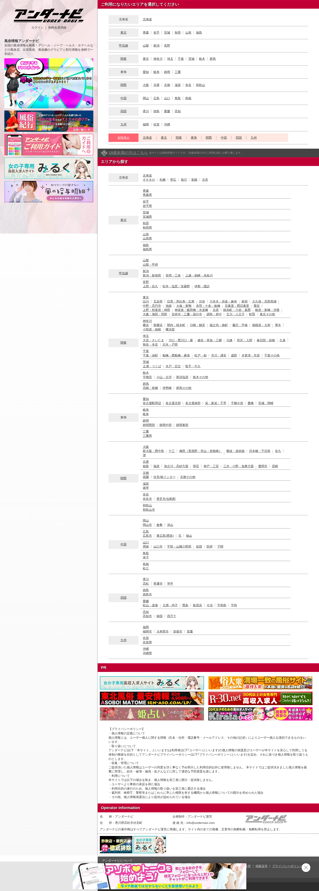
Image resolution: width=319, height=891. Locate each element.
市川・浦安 (218, 355)
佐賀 (156, 124)
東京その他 (267, 314)
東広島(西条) (165, 535)
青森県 (147, 195)
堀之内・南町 (219, 325)
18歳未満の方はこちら (128, 153)
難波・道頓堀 (235, 451)
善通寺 (158, 583)
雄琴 (146, 487)
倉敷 (159, 525)
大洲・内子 (170, 605)
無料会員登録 (57, 27)
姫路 (146, 466)
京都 (167, 85)
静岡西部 (149, 425)
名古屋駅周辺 (152, 403)
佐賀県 (147, 642)
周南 (146, 546)
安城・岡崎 (265, 403)
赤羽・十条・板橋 (208, 305)
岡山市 (147, 525)
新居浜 (197, 605)
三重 (178, 72)
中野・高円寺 (152, 305)
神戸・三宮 (211, 466)
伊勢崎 (167, 388)
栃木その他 (200, 377)
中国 (123, 98)
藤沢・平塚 (240, 325)
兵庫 (156, 85)
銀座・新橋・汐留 (267, 310)
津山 (170, 525)
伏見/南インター (164, 477)
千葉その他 (272, 355)
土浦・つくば (152, 366)
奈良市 (147, 499)
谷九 (278, 451)
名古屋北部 (173, 403)
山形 (188, 32)
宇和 (234, 605)
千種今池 (237, 403)
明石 (196, 466)
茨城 (191, 58)
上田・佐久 (150, 286)
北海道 (147, 19)
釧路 (194, 179)
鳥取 (178, 98)
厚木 (278, 325)
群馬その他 (183, 388)
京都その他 (187, 477)
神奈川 (158, 58)
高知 (178, 111)
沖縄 (167, 124)
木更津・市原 (251, 355)
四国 (123, 111)
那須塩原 (182, 377)
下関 (220, 546)
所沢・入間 (244, 340)
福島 (199, 32)
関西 (123, 85)
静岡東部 (182, 425)
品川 (146, 301)
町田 (252, 314)
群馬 (213, 58)
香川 (146, 111)
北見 (205, 179)
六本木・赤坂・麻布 (223, 301)
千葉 (181, 58)
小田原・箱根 (152, 329)
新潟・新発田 (152, 275)
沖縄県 (147, 653)
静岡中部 (166, 425)
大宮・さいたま (153, 340)
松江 (146, 568)
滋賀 (178, 85)
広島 (156, 98)
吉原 (216, 310)
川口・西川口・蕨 (181, 340)
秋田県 (147, 227)
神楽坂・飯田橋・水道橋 (191, 310)
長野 (167, 45)
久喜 (283, 340)
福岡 (146, 124)
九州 (123, 124)
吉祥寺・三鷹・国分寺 (187, 314)
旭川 (184, 179)
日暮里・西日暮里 (237, 305)
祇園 (146, 477)
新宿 (245, 301)
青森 (146, 32)
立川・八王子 (235, 314)
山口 (167, 98)
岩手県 (147, 206)
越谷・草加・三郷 (209, 340)
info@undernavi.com (200, 822)
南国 (159, 616)
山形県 (147, 238)
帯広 (173, 179)
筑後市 (177, 631)
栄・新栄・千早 (215, 403)
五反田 (158, 301)
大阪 (146, 85)
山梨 (146, 45)
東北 (123, 32)
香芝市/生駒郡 (166, 499)
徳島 (156, 111)
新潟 (156, 45)
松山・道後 (150, 605)
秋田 (178, 32)
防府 (210, 546)
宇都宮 (147, 377)
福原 (156, 466)
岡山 (146, 98)
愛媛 (167, 111)
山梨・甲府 (150, 264)
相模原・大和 (261, 325)
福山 (189, 535)
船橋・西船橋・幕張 (176, 355)
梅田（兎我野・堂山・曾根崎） (200, 451)
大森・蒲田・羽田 (155, 314)
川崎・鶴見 (197, 325)
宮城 (167, 32)
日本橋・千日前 (259, 451)
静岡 (167, 72)
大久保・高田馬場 (264, 301)
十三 (172, 451)
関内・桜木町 (176, 325)
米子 (146, 557)
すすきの (149, 179)
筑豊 (190, 631)
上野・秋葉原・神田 (156, 310)
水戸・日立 (173, 366)
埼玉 (170, 58)
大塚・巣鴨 (183, 305)
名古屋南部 (193, 403)
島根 (188, 98)
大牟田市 (162, 631)
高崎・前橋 (150, 388)
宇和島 (221, 605)
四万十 (171, 616)
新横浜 (158, 325)
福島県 (147, 249)
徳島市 (147, 594)
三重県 (147, 435)
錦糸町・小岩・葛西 (237, 310)
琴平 (170, 583)
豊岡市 (262, 466)
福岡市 (147, 631)
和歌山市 (149, 509)
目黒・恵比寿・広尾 (180, 301)
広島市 (147, 535)
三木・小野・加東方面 (238, 466)
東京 (146, 58)
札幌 (163, 179)
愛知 (146, 72)
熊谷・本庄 (150, 344)
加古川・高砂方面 (176, 466)
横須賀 (170, 329)
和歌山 (200, 85)
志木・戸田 (170, 344)
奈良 (188, 85)
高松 (146, 583)
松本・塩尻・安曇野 (176, 286)
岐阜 (156, 72)
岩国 (199, 546)
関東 (123, 58)
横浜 (146, 325)
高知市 (147, 616)
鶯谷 (257, 305)
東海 (194, 137)
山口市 (158, 546)
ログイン (37, 27)
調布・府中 (214, 314)
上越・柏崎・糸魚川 (199, 275)
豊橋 (251, 403)
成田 (234, 355)
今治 (210, 605)
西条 (185, 605)
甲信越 (123, 45)
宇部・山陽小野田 (179, 546)
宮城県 (147, 216)
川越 (229, 340)
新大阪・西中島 (153, 451)
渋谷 (202, 301)
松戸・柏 (200, 355)
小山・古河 (164, 377)
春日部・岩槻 (266, 340)
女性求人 (123, 137)
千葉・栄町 (150, 355)
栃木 (202, 58)
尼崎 (275, 466)
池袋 (169, 305)
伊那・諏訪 (202, 286)
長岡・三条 (173, 275)
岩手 (156, 32)
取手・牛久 (193, 366)
